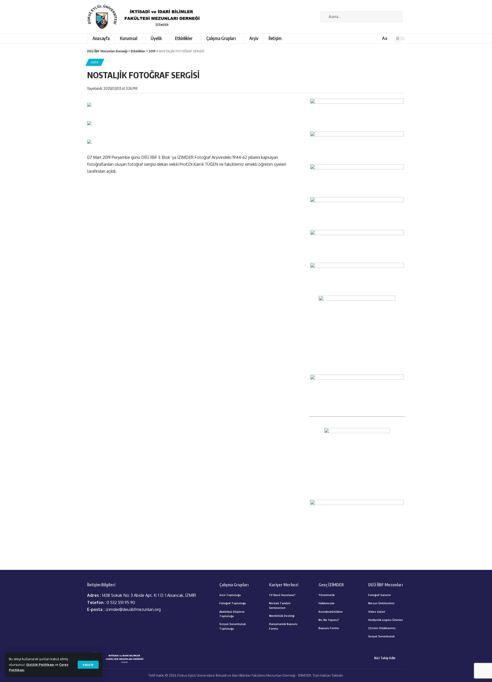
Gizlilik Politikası (40, 664)
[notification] (376, 38)
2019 (95, 62)
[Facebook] (313, 16)
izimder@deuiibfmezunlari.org (124, 609)
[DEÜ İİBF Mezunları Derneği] (145, 17)
